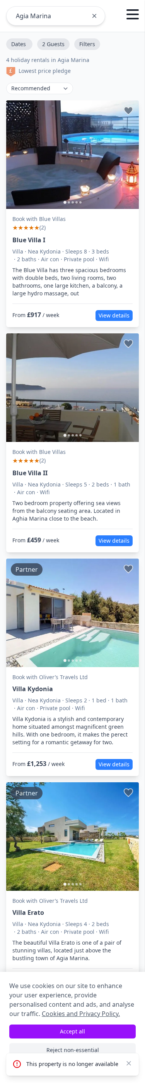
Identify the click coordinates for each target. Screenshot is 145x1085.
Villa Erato (28, 912)
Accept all (72, 1031)
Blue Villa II (30, 473)
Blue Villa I (28, 240)
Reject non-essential (72, 1050)
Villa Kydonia (32, 689)
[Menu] (132, 15)
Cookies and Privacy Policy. (81, 1013)
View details (114, 315)
